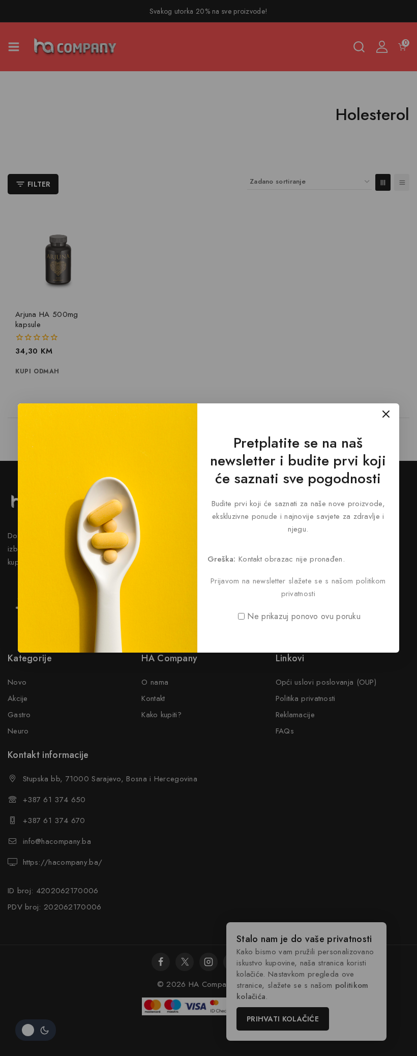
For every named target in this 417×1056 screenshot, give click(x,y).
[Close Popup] (386, 414)
